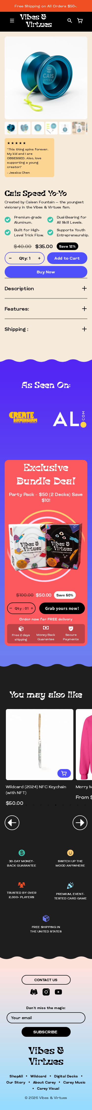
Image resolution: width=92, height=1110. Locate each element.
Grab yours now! (62, 608)
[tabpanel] (39, 755)
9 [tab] (70, 805)
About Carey (44, 1082)
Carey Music (74, 1082)
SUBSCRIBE (45, 1032)
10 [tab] (77, 805)
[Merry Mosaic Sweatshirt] (39, 744)
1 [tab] (11, 805)
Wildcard (38, 1076)
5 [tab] (41, 805)
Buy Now (46, 272)
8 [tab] (63, 805)
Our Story (15, 1082)
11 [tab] (85, 805)
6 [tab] (48, 805)
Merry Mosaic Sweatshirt (32, 787)
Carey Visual (48, 1088)
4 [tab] (33, 805)
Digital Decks (66, 1076)
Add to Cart (67, 258)
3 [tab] (26, 805)
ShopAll (16, 1076)
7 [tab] (55, 805)
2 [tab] (18, 805)
